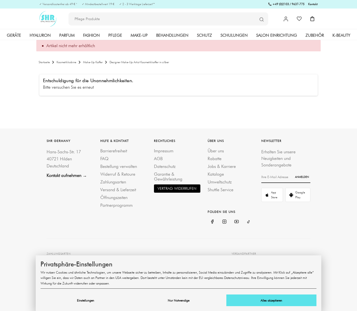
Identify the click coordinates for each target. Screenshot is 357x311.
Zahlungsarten (113, 181)
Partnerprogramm (116, 205)
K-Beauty (341, 35)
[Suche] (261, 19)
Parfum (67, 35)
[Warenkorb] (312, 18)
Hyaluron (40, 35)
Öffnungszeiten (114, 197)
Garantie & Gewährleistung (168, 176)
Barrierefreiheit (113, 150)
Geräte (14, 35)
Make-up (139, 35)
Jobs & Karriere (222, 166)
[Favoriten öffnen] (299, 18)
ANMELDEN (302, 177)
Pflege (115, 35)
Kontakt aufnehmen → (67, 175)
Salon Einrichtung (276, 35)
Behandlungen (172, 35)
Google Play (300, 194)
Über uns (216, 150)
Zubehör (315, 35)
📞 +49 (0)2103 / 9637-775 (286, 4)
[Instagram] (224, 221)
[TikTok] (248, 221)
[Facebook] (212, 221)
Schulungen (234, 35)
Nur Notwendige (178, 300)
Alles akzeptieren (271, 300)
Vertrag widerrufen (177, 188)
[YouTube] (236, 221)
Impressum (163, 150)
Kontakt (313, 4)
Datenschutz (165, 166)
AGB (158, 158)
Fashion (91, 35)
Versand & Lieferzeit (118, 189)
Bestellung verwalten (118, 166)
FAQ (104, 158)
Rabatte (214, 158)
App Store (274, 194)
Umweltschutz (220, 181)
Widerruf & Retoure (117, 174)
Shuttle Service (220, 189)
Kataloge (216, 174)
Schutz (204, 35)
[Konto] (285, 19)
